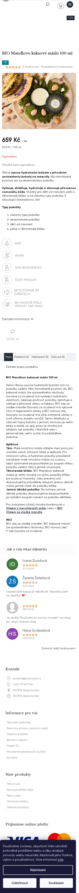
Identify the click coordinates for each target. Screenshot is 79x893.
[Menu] (70, 4)
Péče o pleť (14, 795)
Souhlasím (56, 883)
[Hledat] (48, 4)
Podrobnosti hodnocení (57, 66)
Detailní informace (16, 319)
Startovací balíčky (17, 801)
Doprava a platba (17, 734)
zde (60, 859)
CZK (70, 17)
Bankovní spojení (17, 739)
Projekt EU (13, 745)
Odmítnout (20, 883)
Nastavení (38, 870)
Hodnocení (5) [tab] (40, 356)
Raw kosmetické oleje (20, 789)
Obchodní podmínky (19, 722)
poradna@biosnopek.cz (27, 678)
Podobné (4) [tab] (21, 356)
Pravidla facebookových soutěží (26, 751)
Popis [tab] (8, 356)
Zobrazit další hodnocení (58, 648)
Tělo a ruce (13, 783)
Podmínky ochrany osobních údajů (27, 728)
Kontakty (12, 757)
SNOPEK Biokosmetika (26, 690)
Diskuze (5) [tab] (58, 356)
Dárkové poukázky (18, 807)
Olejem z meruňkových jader (26, 508)
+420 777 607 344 (23, 684)
